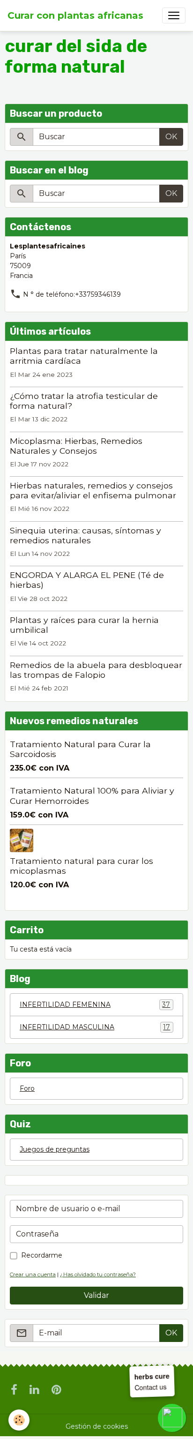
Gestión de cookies (97, 1426)
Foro (27, 1088)
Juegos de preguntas (54, 1149)
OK (171, 136)
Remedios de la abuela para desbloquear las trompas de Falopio (96, 670)
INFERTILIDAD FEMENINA (95, 1004)
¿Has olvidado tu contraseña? (98, 1274)
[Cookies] (19, 1420)
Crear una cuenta (33, 1274)
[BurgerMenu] (174, 15)
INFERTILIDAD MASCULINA (95, 1027)
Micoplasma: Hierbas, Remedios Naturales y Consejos (76, 446)
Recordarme (41, 1255)
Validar (96, 1295)
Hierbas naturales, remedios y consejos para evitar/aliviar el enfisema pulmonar (93, 490)
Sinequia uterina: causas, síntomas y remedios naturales (85, 535)
